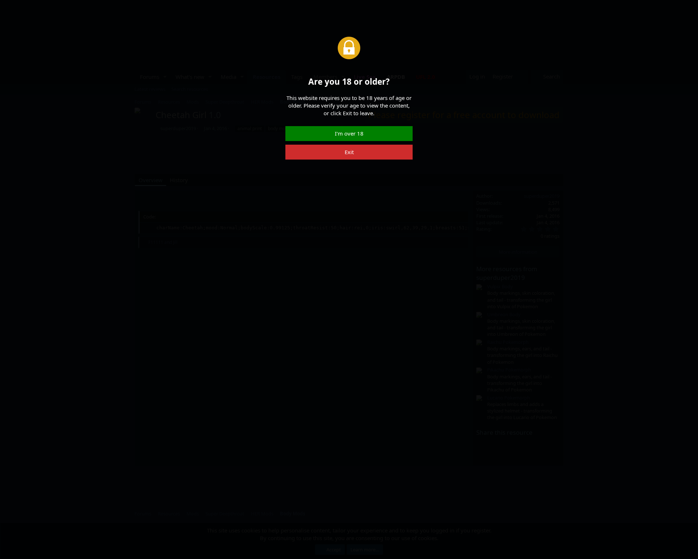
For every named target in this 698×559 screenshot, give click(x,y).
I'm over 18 (349, 133)
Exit (349, 152)
